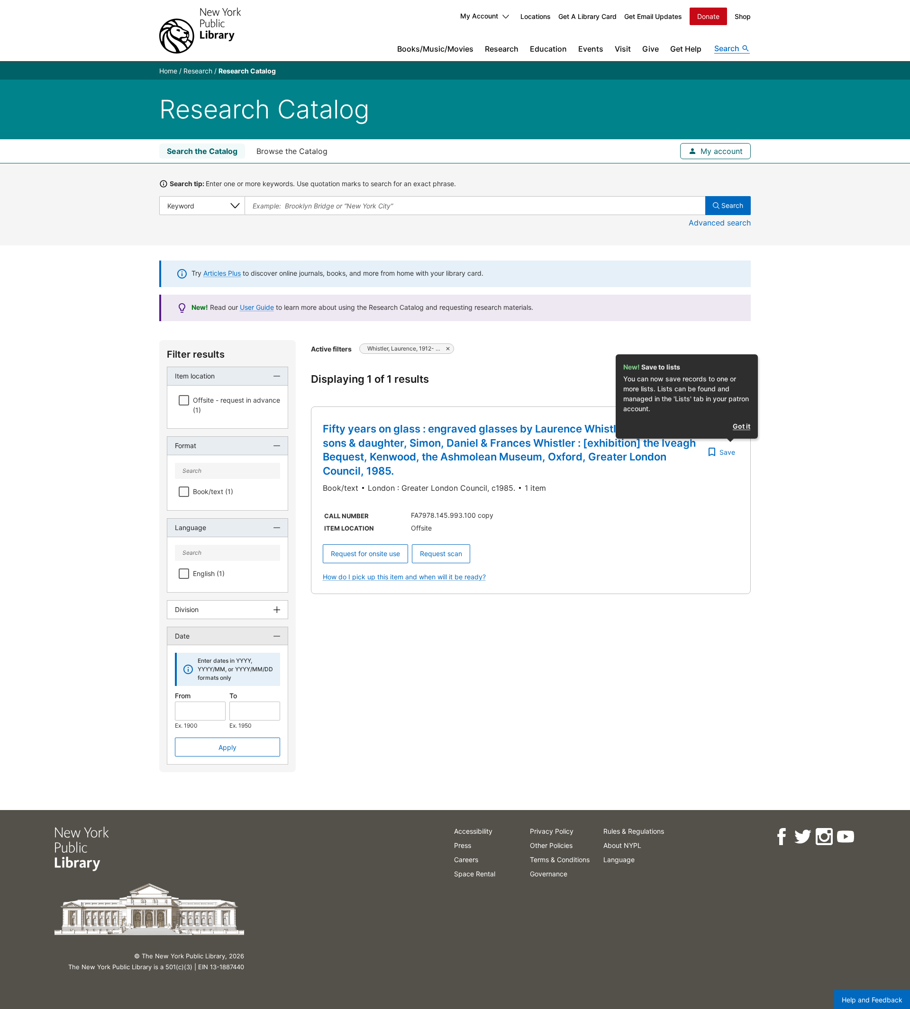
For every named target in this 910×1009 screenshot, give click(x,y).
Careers (466, 860)
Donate (708, 16)
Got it (741, 426)
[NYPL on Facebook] (781, 836)
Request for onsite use (365, 554)
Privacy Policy (551, 831)
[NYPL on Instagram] (823, 836)
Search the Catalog (202, 151)
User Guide (257, 307)
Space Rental (474, 874)
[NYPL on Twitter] (802, 836)
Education (548, 49)
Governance (548, 874)
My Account (479, 16)
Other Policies (551, 845)
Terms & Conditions (560, 860)
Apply (227, 747)
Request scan (441, 554)
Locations (535, 16)
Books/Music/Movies (435, 49)
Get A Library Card (587, 16)
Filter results (196, 354)
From (183, 696)
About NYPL (622, 845)
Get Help (685, 49)
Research (502, 49)
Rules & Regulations (633, 831)
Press (462, 845)
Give (650, 49)
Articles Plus (222, 273)
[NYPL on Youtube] (845, 836)
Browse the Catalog (292, 151)
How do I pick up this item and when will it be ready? (404, 577)
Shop (743, 16)
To (233, 696)
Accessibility (473, 831)
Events (590, 49)
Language (619, 860)
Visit (623, 49)
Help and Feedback (872, 1000)
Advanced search (720, 222)
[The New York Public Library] (200, 31)
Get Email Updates (653, 16)
